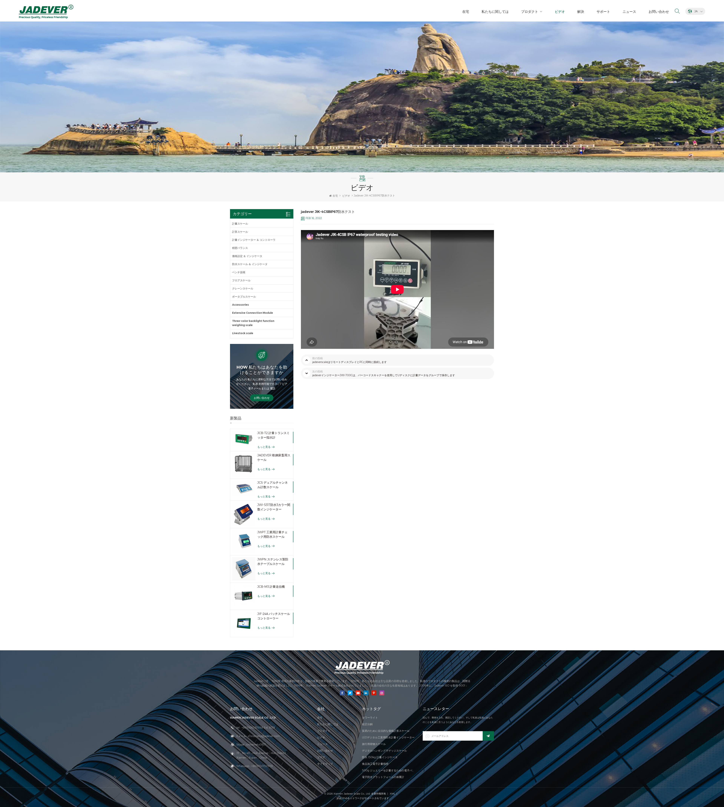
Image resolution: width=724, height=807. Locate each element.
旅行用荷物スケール (374, 744)
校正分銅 (367, 724)
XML (392, 793)
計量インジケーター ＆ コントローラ (253, 240)
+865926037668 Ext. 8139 (258, 727)
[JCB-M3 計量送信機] (243, 596)
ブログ (321, 757)
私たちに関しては (495, 12)
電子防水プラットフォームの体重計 (383, 777)
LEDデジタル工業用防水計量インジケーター (388, 737)
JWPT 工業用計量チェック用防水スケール (272, 534)
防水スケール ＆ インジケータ (250, 264)
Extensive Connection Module (252, 313)
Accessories (240, 304)
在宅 (465, 12)
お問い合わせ (659, 12)
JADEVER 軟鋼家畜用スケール (273, 457)
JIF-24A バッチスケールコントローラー (273, 616)
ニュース (629, 12)
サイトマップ (325, 764)
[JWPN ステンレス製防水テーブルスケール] (243, 569)
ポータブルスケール (244, 296)
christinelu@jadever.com (264, 736)
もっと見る (264, 447)
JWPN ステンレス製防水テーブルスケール (272, 562)
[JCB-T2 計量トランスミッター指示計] (243, 439)
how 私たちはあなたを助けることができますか (261, 370)
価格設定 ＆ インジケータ (247, 256)
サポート (603, 12)
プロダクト (529, 12)
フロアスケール (241, 280)
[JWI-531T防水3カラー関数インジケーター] (243, 514)
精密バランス (240, 248)
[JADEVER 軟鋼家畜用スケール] (243, 464)
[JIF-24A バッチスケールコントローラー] (243, 623)
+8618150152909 (262, 766)
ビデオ (560, 12)
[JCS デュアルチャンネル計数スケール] (243, 488)
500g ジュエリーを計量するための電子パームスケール (388, 770)
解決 (580, 12)
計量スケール (240, 223)
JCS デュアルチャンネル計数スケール (272, 485)
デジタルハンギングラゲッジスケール (384, 750)
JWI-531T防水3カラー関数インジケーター (273, 507)
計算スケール (240, 231)
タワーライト (370, 717)
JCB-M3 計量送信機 (271, 586)
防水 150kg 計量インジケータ (380, 757)
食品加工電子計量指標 (375, 764)
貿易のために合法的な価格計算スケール (386, 731)
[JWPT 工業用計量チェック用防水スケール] (243, 541)
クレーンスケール (242, 288)
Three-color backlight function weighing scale (253, 323)
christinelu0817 (256, 744)
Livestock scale (242, 333)
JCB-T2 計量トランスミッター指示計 (273, 435)
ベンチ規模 (238, 272)
